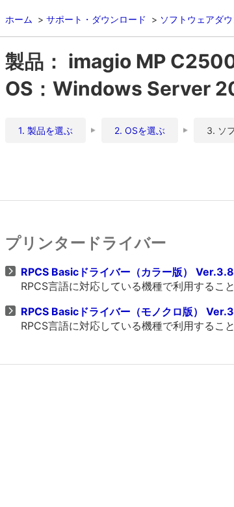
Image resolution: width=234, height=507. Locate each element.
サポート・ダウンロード (96, 19)
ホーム (18, 19)
